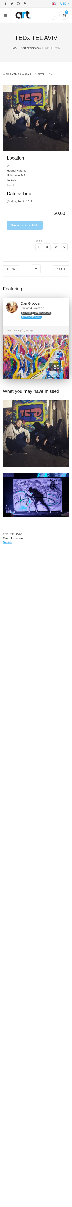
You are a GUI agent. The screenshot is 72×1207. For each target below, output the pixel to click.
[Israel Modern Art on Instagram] (18, 4)
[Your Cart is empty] (64, 15)
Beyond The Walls (31, 317)
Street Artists (42, 313)
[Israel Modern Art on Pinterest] (24, 4)
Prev (12, 268)
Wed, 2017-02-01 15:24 (18, 74)
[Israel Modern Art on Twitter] (12, 4)
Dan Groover (31, 303)
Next (60, 268)
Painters (26, 313)
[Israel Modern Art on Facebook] (5, 4)
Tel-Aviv (7, 542)
